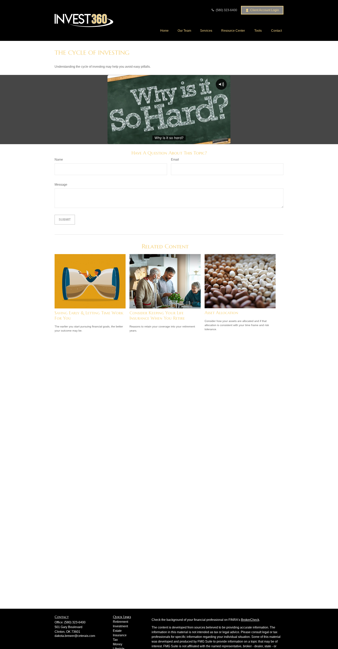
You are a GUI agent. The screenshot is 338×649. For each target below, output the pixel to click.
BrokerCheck (250, 619)
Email (175, 159)
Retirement (120, 621)
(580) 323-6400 (226, 10)
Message (61, 184)
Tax (115, 639)
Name (59, 159)
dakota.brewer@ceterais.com (75, 635)
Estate (117, 630)
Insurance (120, 635)
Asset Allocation (221, 312)
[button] (164, 30)
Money (117, 644)
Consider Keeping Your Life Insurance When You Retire (157, 315)
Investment (120, 626)
